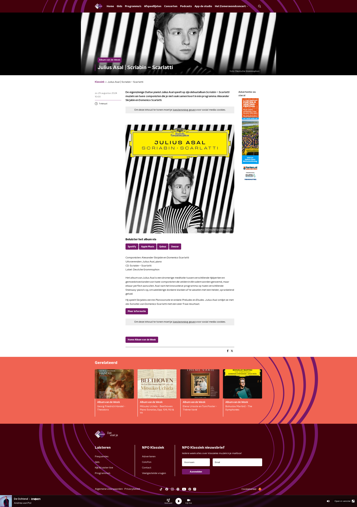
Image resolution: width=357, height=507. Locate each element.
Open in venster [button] (343, 501)
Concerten (170, 6)
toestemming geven (184, 110)
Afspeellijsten (152, 6)
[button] (168, 501)
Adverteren (148, 456)
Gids (119, 6)
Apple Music (147, 247)
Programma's (133, 6)
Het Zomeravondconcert (230, 6)
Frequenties (101, 456)
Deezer (175, 247)
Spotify (132, 247)
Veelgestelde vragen (154, 473)
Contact (146, 467)
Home (110, 6)
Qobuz (162, 247)
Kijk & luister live (104, 467)
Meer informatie (137, 311)
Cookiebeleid (249, 489)
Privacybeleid (132, 489)
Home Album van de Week (142, 340)
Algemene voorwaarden (109, 489)
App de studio (203, 6)
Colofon (146, 462)
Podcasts (186, 6)
